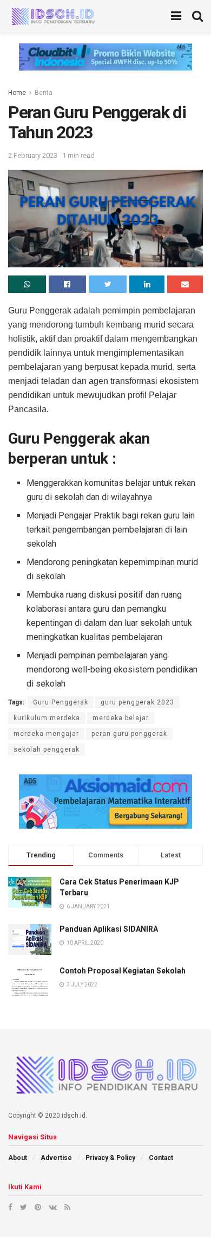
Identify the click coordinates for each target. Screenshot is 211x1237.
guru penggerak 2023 (137, 702)
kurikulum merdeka (47, 718)
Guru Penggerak (60, 702)
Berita (43, 93)
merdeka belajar (121, 718)
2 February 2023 (32, 155)
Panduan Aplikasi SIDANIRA (109, 929)
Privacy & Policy (110, 1158)
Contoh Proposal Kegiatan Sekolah (123, 970)
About (17, 1158)
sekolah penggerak (47, 749)
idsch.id (73, 1115)
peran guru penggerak (129, 734)
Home (17, 93)
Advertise (56, 1158)
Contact (161, 1158)
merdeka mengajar (46, 734)
